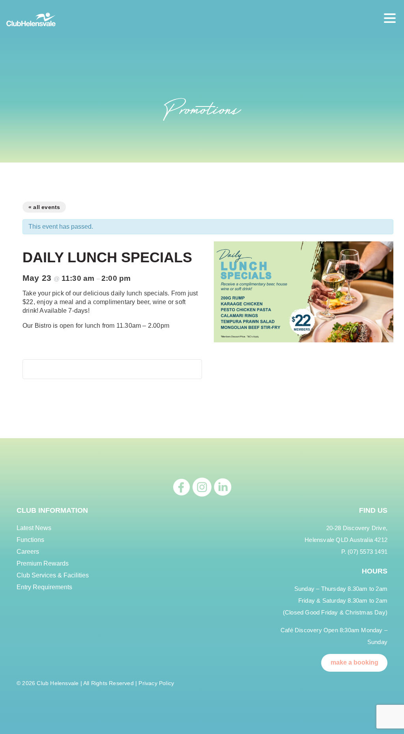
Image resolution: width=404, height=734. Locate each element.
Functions (30, 539)
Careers (28, 551)
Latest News (34, 528)
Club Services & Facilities (53, 575)
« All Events (44, 207)
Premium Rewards (43, 563)
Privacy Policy (156, 683)
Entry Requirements (44, 587)
